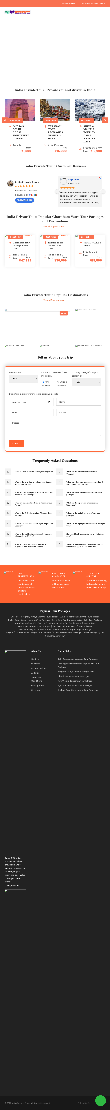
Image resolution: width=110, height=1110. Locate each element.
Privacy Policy (37, 685)
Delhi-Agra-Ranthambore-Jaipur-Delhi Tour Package (77, 620)
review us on (23, 199)
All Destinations (39, 668)
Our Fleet (15, 616)
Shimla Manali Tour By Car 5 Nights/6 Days (72, 626)
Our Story (36, 659)
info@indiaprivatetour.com (93, 3)
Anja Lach (73, 179)
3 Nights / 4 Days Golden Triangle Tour (24, 632)
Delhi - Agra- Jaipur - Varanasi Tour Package (29, 620)
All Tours (35, 672)
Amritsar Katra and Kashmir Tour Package (79, 616)
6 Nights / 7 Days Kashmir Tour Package (39, 616)
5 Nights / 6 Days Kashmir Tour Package (62, 632)
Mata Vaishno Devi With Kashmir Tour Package (36, 623)
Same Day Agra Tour (55, 636)
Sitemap (35, 690)
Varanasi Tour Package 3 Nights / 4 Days (72, 629)
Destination (15, 372)
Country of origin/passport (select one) (85, 374)
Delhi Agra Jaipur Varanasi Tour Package (78, 659)
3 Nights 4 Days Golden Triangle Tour (76, 671)
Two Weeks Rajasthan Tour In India (35, 629)
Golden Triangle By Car (93, 632)
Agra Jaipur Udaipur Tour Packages (34, 626)
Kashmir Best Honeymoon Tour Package (78, 690)
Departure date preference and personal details (33, 393)
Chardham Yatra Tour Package (73, 676)
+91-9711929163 (68, 3)
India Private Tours (27, 182)
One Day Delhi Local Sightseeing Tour (77, 623)
